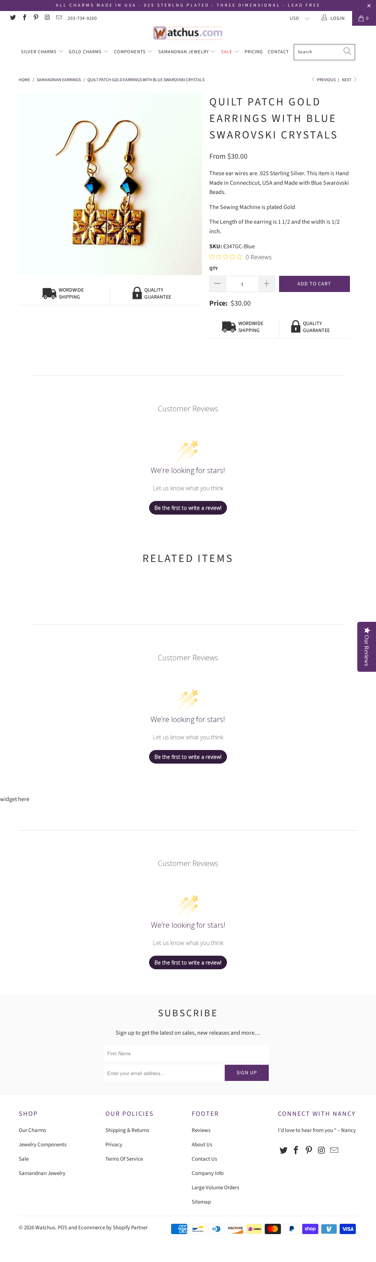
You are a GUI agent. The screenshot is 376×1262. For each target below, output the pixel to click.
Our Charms (32, 1130)
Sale (227, 51)
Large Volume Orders (215, 1187)
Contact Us (204, 1159)
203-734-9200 (82, 18)
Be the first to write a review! (188, 507)
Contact (278, 51)
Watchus (45, 1228)
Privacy (113, 1145)
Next (347, 80)
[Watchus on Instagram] (47, 18)
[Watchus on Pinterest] (35, 18)
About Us (202, 1145)
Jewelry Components (42, 1145)
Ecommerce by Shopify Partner (113, 1228)
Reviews (201, 1130)
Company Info (208, 1173)
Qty (213, 268)
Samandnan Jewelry (184, 51)
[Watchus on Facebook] (24, 18)
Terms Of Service (124, 1159)
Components (130, 51)
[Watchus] (188, 33)
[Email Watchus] (58, 18)
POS (62, 1228)
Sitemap (201, 1202)
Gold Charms (86, 51)
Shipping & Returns (127, 1130)
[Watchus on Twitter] (12, 18)
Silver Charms (39, 51)
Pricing (254, 51)
